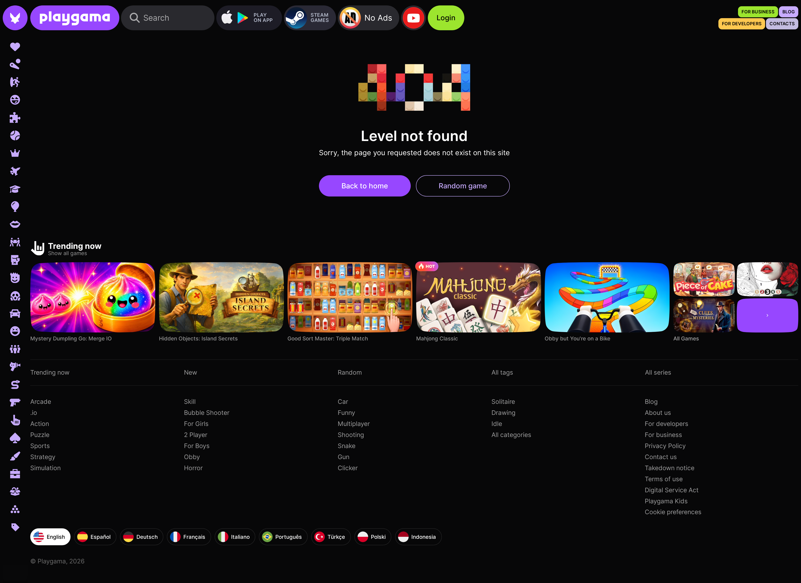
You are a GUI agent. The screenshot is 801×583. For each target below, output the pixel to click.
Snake (346, 446)
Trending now (49, 372)
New (190, 372)
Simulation (45, 468)
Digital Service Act (672, 490)
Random (350, 372)
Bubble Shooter (206, 412)
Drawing (503, 412)
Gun (343, 457)
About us (658, 412)
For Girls (196, 423)
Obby (192, 457)
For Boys (197, 446)
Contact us (661, 457)
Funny (346, 412)
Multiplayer (354, 423)
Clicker (348, 468)
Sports (40, 446)
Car (343, 401)
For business (663, 434)
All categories (511, 434)
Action (39, 423)
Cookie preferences (673, 512)
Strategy (42, 457)
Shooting (351, 434)
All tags (502, 372)
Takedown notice (669, 468)
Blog (651, 401)
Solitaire (503, 401)
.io (33, 412)
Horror (193, 468)
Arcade (40, 401)
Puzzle (39, 434)
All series (658, 372)
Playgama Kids (666, 501)
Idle (496, 423)
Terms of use (664, 479)
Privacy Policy (665, 446)
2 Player (195, 434)
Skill (190, 401)
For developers (666, 423)
